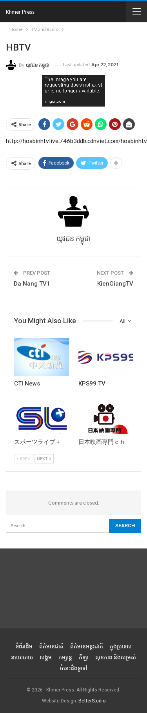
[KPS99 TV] (105, 357)
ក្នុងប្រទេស (121, 646)
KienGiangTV (115, 283)
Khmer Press (20, 12)
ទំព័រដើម (24, 646)
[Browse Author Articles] (73, 211)
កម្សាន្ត (65, 657)
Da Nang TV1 (32, 283)
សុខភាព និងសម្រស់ (115, 657)
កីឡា (84, 657)
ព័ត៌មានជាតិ (51, 646)
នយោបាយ (22, 657)
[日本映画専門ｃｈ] (105, 415)
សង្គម (46, 657)
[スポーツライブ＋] (41, 415)
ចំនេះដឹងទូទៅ (73, 668)
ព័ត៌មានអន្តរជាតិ (86, 646)
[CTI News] (41, 357)
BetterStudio (91, 701)
